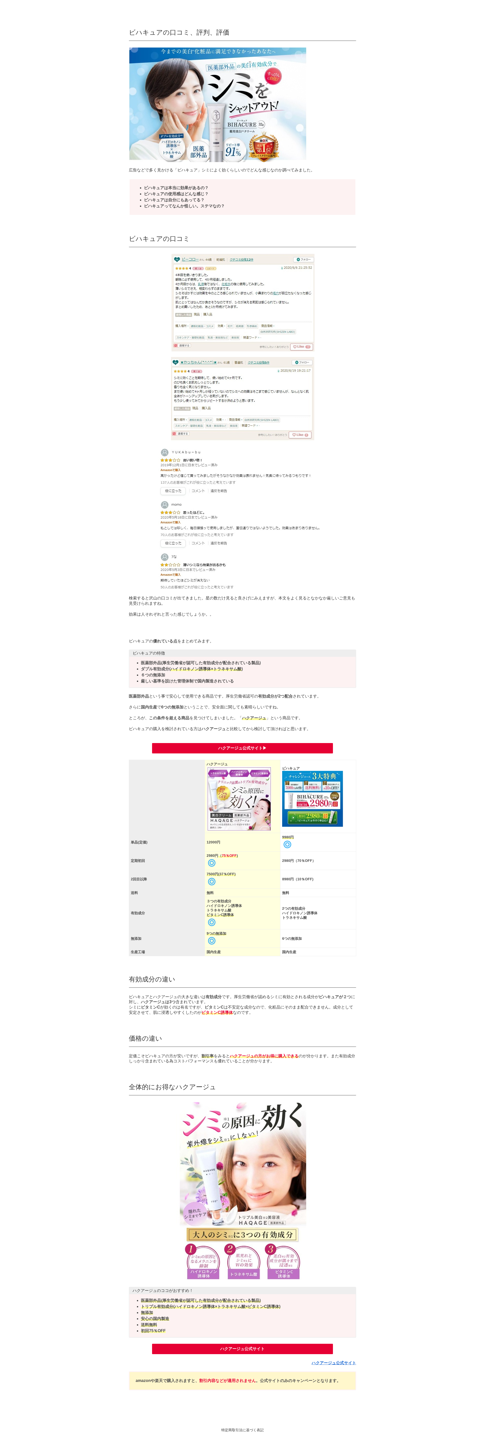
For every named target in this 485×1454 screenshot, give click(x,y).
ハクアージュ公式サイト (242, 1349)
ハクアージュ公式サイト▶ (242, 748)
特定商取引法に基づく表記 (242, 1430)
